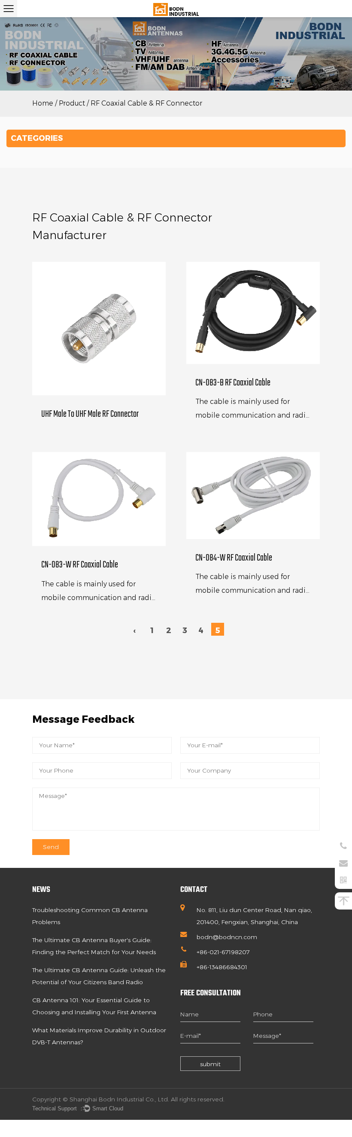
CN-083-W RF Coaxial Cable (79, 565)
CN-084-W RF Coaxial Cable (233, 558)
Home (42, 103)
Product (72, 103)
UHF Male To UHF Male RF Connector (90, 414)
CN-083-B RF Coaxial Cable (232, 383)
